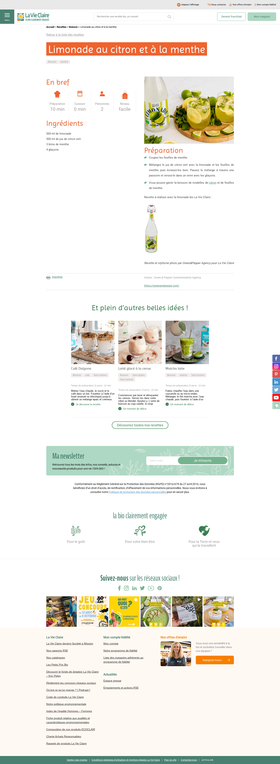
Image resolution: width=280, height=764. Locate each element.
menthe (64, 62)
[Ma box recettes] (276, 405)
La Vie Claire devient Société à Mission (69, 643)
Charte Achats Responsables (63, 736)
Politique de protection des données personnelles (137, 492)
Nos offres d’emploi (242, 4)
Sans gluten (138, 375)
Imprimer (57, 276)
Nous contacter (218, 4)
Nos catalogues (55, 657)
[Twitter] (276, 390)
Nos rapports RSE (57, 650)
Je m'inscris (202, 461)
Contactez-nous (189, 760)
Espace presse (112, 680)
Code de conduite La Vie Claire (65, 697)
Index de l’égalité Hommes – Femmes (69, 711)
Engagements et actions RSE (121, 687)
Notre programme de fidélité (120, 650)
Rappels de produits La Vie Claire (66, 743)
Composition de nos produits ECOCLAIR (70, 729)
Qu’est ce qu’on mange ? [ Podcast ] (68, 689)
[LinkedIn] (276, 382)
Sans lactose (100, 375)
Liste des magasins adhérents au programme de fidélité (123, 659)
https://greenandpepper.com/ (161, 285)
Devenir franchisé (231, 16)
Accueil (50, 27)
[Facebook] (276, 358)
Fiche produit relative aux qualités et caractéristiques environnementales (68, 720)
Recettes (61, 27)
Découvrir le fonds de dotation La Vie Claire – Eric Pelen (72, 673)
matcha (183, 375)
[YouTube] (276, 397)
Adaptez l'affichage (190, 4)
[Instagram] (276, 366)
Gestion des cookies (77, 760)
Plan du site (170, 760)
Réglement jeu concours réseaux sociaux (71, 682)
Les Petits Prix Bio (57, 664)
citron (212, 182)
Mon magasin (262, 16)
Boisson (73, 27)
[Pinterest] (276, 374)
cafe (87, 375)
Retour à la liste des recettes (65, 35)
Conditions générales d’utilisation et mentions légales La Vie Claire (126, 760)
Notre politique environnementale (66, 704)
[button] (61, 611)
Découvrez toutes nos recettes (140, 425)
